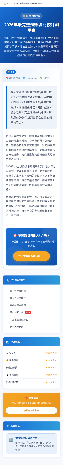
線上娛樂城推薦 (18, 290)
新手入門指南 (16, 326)
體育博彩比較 (20, 312)
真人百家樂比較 (18, 298)
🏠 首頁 (7, 3)
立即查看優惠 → (31, 410)
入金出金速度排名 (19, 319)
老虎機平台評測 (18, 305)
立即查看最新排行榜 (31, 256)
